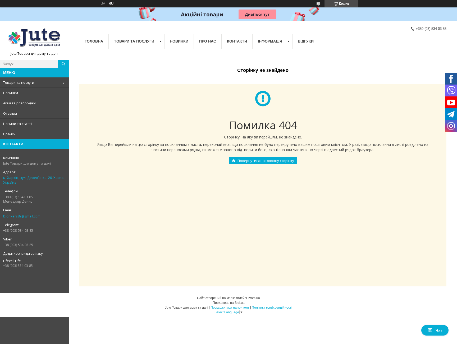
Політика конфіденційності (272, 307)
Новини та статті (17, 123)
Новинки (10, 92)
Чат (439, 330)
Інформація (270, 41)
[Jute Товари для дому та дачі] (34, 38)
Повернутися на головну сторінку (265, 160)
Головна (94, 41)
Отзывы (10, 113)
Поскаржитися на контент (230, 307)
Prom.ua (254, 298)
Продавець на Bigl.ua (229, 303)
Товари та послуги (18, 82)
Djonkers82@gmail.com (21, 216)
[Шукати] (63, 64)
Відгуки (306, 41)
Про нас (207, 41)
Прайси (9, 134)
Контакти (237, 41)
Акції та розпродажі (19, 103)
